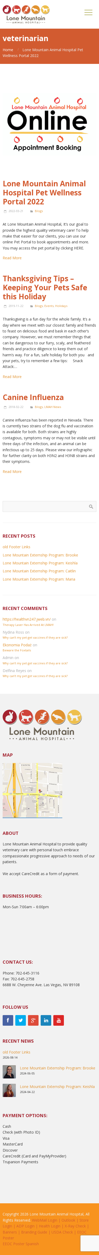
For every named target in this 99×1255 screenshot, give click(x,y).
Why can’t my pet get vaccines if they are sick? (35, 637)
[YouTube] (58, 1020)
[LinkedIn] (46, 1020)
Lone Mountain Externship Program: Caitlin (39, 570)
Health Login (49, 1225)
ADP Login (25, 1225)
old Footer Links (16, 546)
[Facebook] (8, 1020)
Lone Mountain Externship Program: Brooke (40, 555)
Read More (12, 257)
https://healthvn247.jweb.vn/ (27, 619)
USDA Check (62, 1232)
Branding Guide (34, 1232)
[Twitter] (20, 1020)
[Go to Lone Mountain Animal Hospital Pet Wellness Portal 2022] (49, 127)
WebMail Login (44, 1220)
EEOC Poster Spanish (21, 1243)
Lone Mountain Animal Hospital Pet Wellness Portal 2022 (44, 192)
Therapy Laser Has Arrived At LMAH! (28, 625)
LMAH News (52, 407)
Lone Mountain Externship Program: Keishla (40, 562)
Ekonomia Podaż (17, 644)
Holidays (61, 306)
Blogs (39, 211)
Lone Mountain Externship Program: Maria (39, 579)
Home (8, 49)
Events (49, 306)
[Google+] (33, 1020)
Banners (10, 1232)
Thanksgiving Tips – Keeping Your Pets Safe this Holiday (45, 287)
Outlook (68, 1220)
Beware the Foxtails (17, 650)
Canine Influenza (33, 397)
